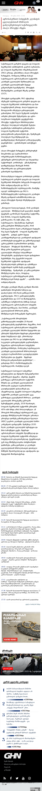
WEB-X (37, 783)
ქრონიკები (7, 650)
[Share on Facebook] (25, 32)
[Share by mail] (33, 32)
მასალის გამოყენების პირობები (15, 764)
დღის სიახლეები (10, 472)
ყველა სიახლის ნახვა (33, 604)
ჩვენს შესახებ (8, 761)
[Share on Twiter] (31, 32)
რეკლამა (7, 767)
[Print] (39, 32)
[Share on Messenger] (28, 32)
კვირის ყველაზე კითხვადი (15, 682)
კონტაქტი (7, 770)
